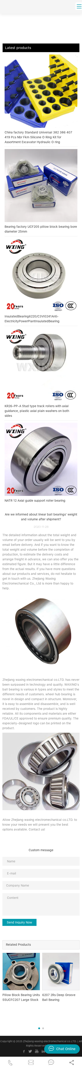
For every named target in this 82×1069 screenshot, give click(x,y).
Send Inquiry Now (19, 922)
